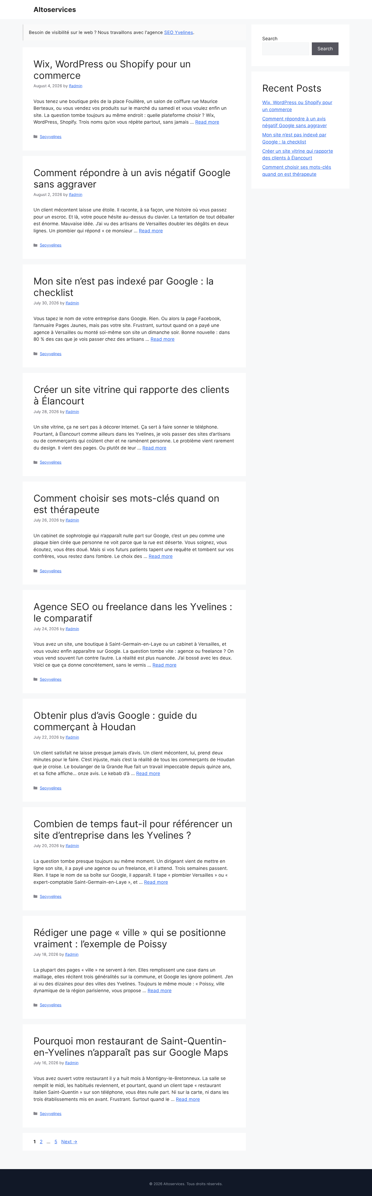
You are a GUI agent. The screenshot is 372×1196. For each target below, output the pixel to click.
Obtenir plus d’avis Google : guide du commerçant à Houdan (115, 721)
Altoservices (54, 9)
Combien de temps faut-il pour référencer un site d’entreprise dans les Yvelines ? (132, 829)
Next (69, 1141)
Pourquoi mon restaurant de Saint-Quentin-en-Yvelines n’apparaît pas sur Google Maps (130, 1046)
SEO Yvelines (178, 32)
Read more (207, 122)
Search (270, 38)
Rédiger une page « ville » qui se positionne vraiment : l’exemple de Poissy (129, 938)
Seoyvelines (51, 136)
